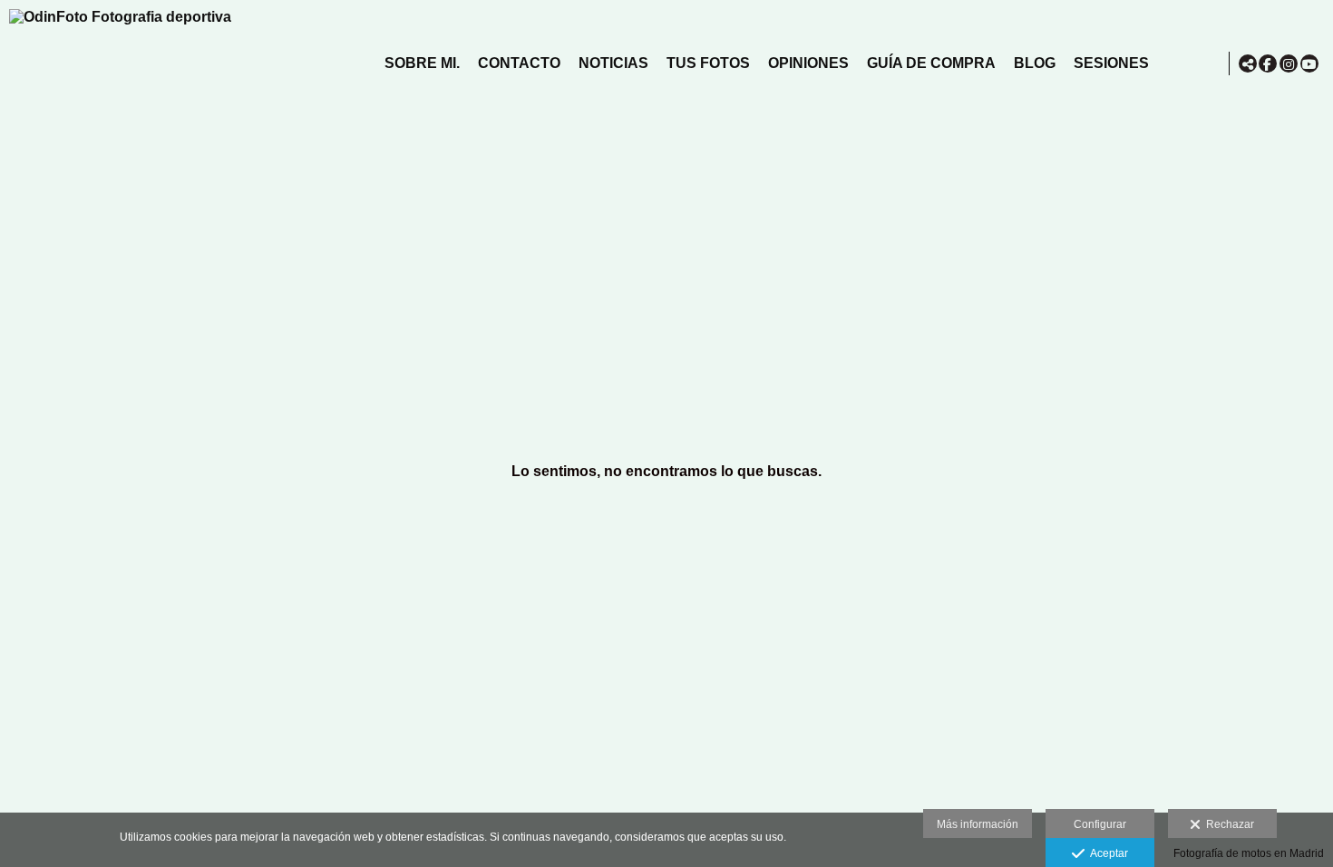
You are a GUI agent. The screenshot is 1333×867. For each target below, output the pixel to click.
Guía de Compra (931, 63)
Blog (1035, 63)
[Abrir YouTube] (1309, 63)
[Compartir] (1248, 63)
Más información (977, 824)
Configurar (1100, 824)
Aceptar (1106, 853)
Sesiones (1111, 63)
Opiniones (808, 63)
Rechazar (1227, 824)
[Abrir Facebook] (1268, 63)
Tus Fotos (708, 63)
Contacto (519, 63)
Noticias (613, 63)
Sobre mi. (422, 63)
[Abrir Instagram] (1288, 63)
